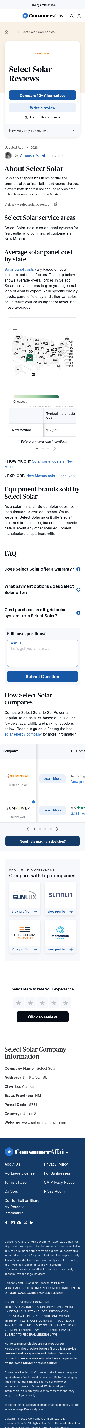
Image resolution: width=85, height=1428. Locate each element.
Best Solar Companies (38, 31)
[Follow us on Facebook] (6, 1222)
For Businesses (57, 1173)
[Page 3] (48, 448)
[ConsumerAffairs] (42, 16)
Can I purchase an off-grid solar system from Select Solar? (35, 613)
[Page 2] (43, 448)
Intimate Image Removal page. (24, 1409)
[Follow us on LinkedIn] (32, 1222)
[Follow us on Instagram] (13, 1222)
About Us (12, 1164)
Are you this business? (44, 117)
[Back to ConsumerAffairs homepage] (7, 32)
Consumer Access (33, 1283)
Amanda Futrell (33, 155)
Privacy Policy (56, 1164)
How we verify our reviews (28, 130)
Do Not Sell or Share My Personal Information (22, 1207)
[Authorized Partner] (33, 801)
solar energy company (23, 734)
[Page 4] (51, 829)
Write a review (42, 107)
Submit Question (42, 676)
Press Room (54, 1191)
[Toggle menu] (6, 16)
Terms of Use (16, 1182)
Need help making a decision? (43, 841)
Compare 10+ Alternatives (42, 95)
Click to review (42, 1016)
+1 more (53, 155)
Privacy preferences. (43, 5)
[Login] (79, 16)
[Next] (54, 448)
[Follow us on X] (25, 1222)
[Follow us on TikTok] (19, 1222)
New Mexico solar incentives (50, 475)
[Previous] (31, 448)
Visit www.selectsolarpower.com (28, 204)
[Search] (72, 16)
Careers (11, 1191)
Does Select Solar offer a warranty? (39, 569)
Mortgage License (20, 1173)
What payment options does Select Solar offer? (39, 589)
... (15, 32)
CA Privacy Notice (59, 1182)
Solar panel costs (19, 269)
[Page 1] (37, 448)
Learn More (52, 778)
